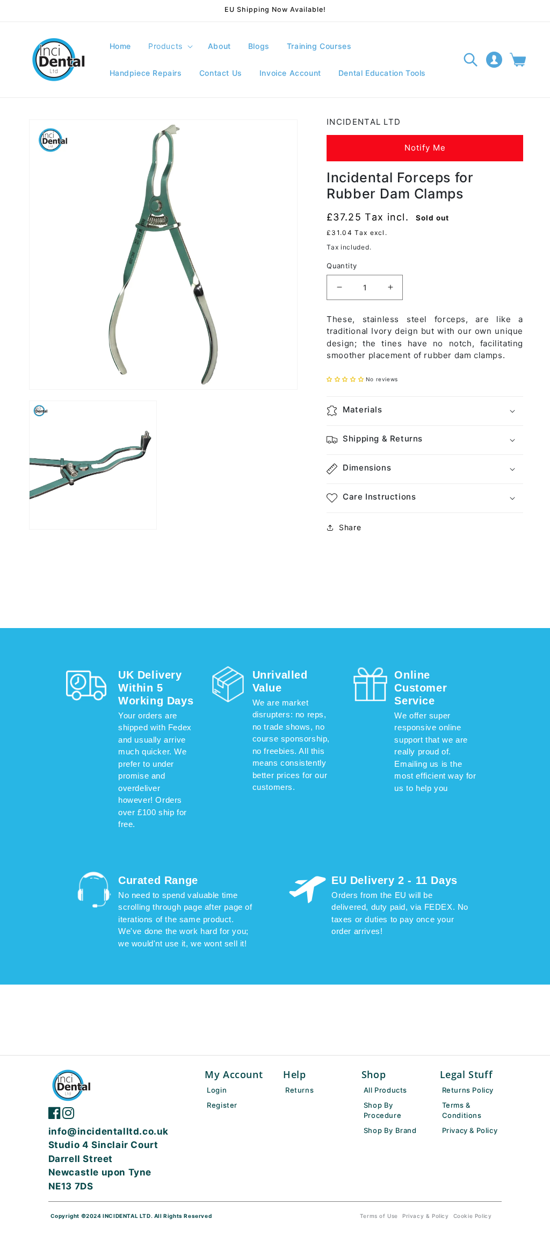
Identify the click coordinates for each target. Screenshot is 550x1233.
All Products (385, 1090)
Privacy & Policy (470, 1130)
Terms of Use (379, 1216)
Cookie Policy (472, 1216)
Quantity (342, 265)
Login (217, 1090)
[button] (169, 46)
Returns (299, 1090)
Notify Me (425, 147)
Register (222, 1105)
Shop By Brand (390, 1130)
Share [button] (350, 527)
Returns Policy (468, 1090)
